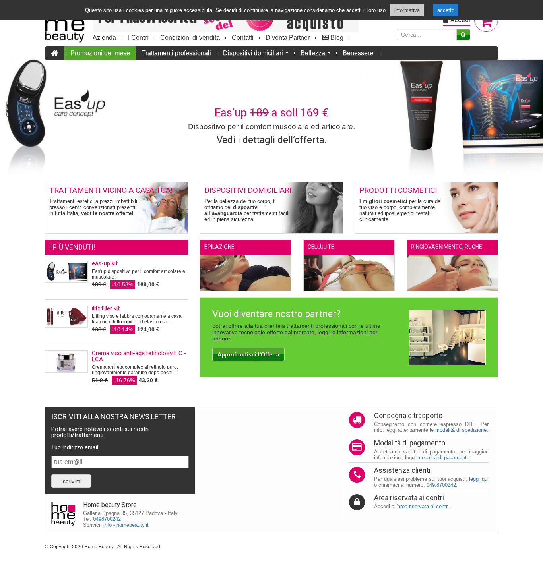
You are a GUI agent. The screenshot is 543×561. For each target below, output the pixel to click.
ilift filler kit (106, 308)
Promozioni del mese (100, 53)
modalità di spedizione (461, 430)
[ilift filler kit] (66, 317)
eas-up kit (105, 263)
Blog (336, 37)
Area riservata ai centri (409, 497)
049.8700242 (441, 485)
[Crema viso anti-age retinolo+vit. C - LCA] (66, 361)
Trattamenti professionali (176, 53)
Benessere (358, 53)
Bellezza (317, 55)
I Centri (138, 37)
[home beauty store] (65, 22)
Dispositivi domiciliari (257, 55)
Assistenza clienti (402, 470)
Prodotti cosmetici (398, 190)
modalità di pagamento (443, 457)
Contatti (243, 37)
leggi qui (479, 479)
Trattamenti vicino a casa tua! (111, 190)
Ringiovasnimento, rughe (446, 247)
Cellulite (321, 247)
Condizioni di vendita (190, 37)
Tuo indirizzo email (74, 447)
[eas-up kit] (66, 272)
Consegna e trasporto (408, 415)
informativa (407, 10)
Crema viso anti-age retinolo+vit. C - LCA (139, 356)
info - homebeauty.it (126, 525)
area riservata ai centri (423, 506)
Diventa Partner (288, 37)
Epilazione (219, 247)
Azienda (104, 37)
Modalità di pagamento (409, 443)
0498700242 (107, 519)
